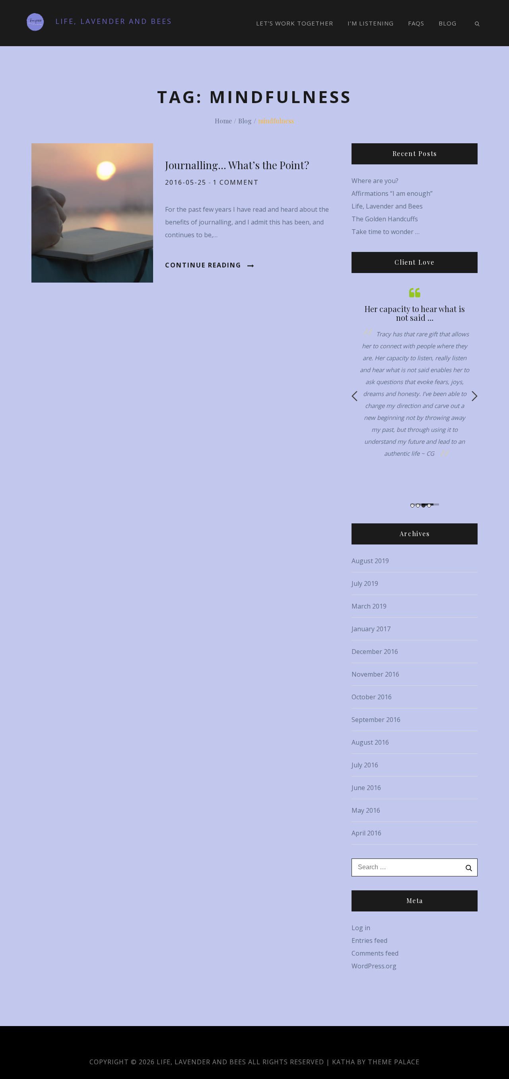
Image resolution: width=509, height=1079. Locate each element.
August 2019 (370, 560)
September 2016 (376, 719)
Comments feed (375, 953)
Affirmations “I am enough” (392, 193)
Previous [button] (354, 396)
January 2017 (371, 628)
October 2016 (372, 697)
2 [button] (418, 505)
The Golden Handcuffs (385, 219)
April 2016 (366, 833)
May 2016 (366, 810)
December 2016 (375, 651)
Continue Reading (203, 265)
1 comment (236, 182)
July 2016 (365, 765)
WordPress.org (374, 966)
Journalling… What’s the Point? (237, 165)
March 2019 (369, 606)
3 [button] (423, 505)
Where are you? (375, 180)
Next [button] (475, 396)
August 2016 (370, 742)
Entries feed (369, 940)
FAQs (416, 23)
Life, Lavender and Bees (113, 21)
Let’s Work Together (294, 23)
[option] (414, 372)
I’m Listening (371, 23)
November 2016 (375, 674)
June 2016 (366, 787)
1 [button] (412, 505)
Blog (448, 23)
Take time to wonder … (386, 231)
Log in (361, 927)
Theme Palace (394, 1062)
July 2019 (365, 583)
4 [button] (429, 505)
